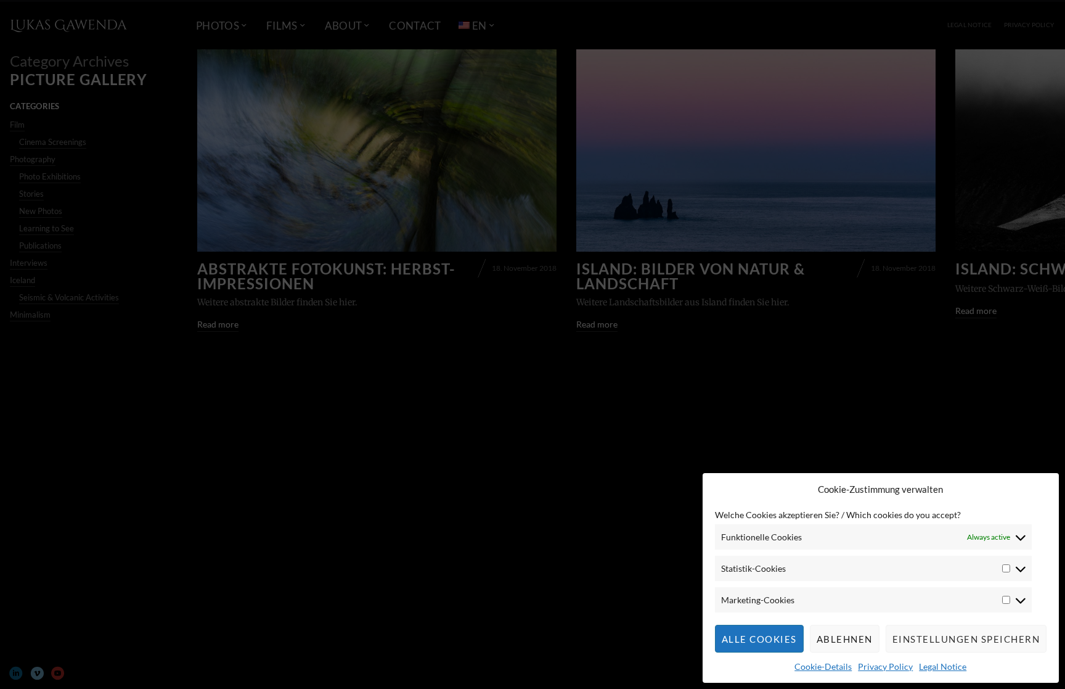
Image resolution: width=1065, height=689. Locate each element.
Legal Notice (942, 666)
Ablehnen (845, 639)
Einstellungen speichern (966, 639)
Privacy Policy (885, 666)
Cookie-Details (823, 666)
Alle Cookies (759, 639)
